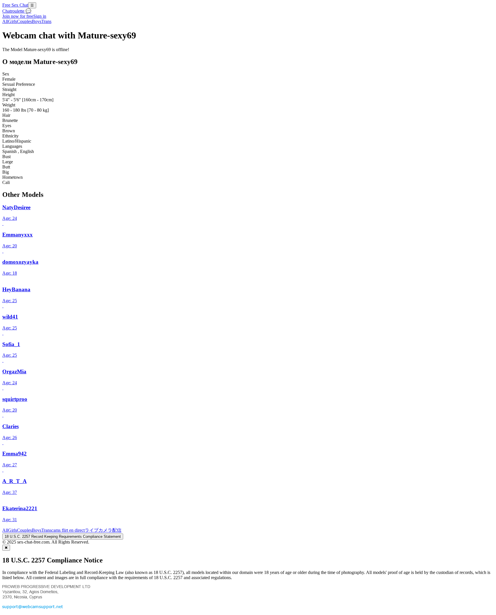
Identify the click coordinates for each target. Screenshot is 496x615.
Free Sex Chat (15, 5)
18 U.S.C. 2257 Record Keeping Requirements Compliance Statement (63, 536)
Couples (24, 21)
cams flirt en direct (68, 530)
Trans (46, 21)
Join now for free (17, 16)
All (5, 21)
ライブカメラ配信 (103, 530)
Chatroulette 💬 (16, 11)
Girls (12, 21)
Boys (36, 21)
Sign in (39, 16)
